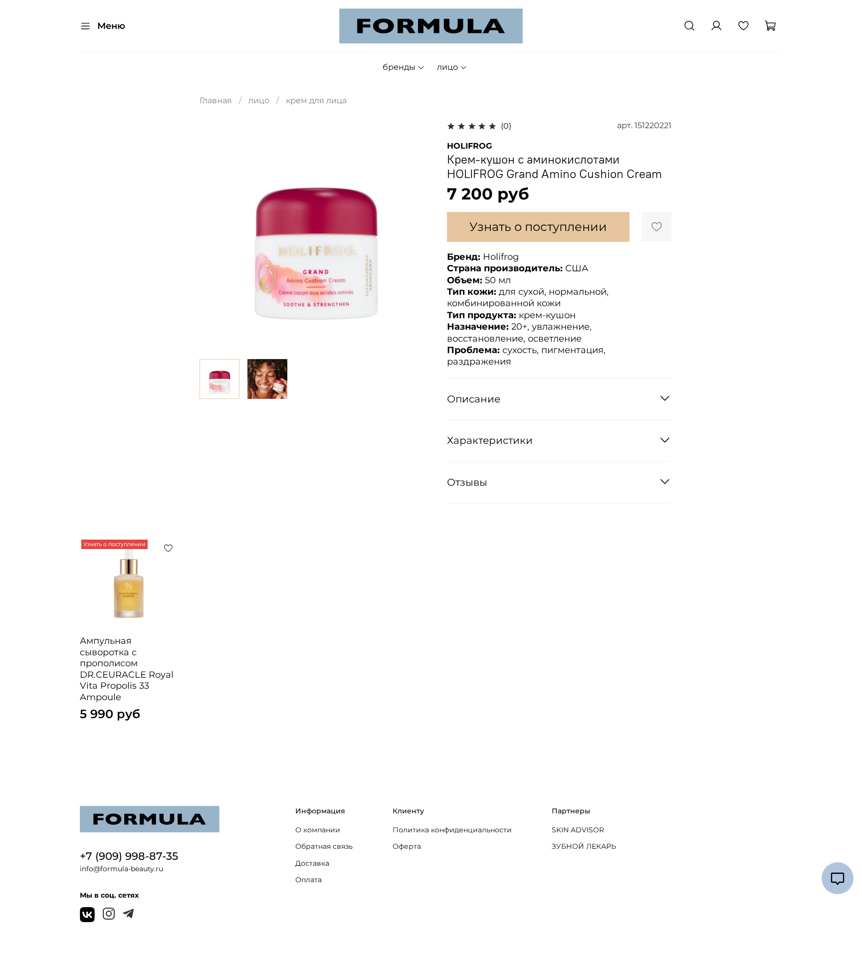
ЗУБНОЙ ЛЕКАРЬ (584, 846)
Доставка (312, 863)
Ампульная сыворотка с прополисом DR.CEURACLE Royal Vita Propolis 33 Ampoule (127, 669)
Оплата (308, 879)
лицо (447, 67)
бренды (399, 67)
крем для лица (316, 100)
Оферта (407, 846)
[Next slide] (415, 235)
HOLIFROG (469, 146)
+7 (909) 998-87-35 (129, 856)
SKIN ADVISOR (578, 829)
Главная (216, 100)
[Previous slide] (215, 235)
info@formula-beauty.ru (121, 868)
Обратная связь (324, 846)
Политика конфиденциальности (452, 829)
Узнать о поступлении (538, 226)
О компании (317, 829)
